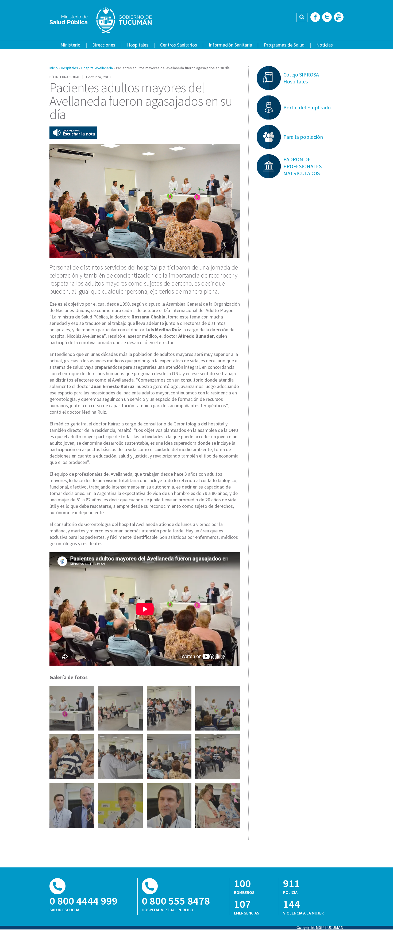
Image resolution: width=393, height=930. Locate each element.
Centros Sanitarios (178, 45)
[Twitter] (327, 17)
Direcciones (103, 45)
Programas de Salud (284, 45)
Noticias (324, 45)
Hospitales (137, 45)
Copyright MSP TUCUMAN (320, 927)
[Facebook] (315, 17)
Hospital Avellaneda (97, 68)
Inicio (53, 68)
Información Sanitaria (230, 45)
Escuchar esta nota (73, 132)
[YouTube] (339, 17)
